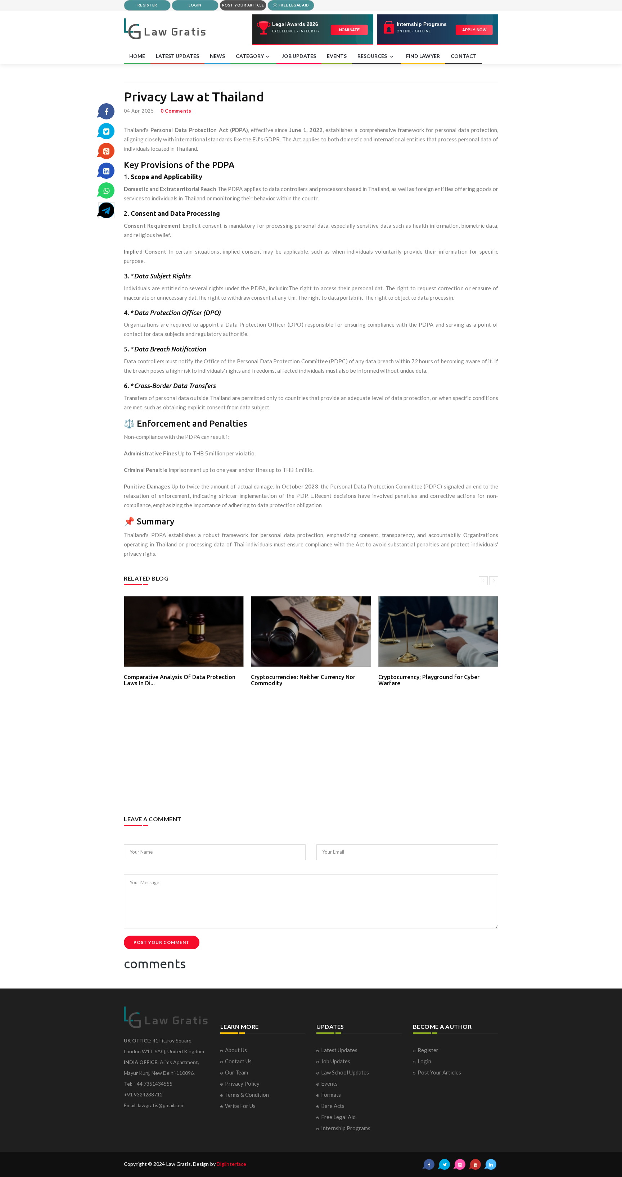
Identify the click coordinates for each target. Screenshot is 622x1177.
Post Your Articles (439, 1072)
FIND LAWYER (423, 56)
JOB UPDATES (299, 56)
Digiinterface (231, 1164)
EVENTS (337, 56)
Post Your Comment (162, 942)
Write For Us (240, 1106)
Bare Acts (332, 1106)
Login (424, 1061)
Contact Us (238, 1061)
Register (428, 1050)
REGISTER (147, 5)
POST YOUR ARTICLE (243, 5)
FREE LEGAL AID (293, 5)
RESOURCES (372, 56)
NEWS (217, 56)
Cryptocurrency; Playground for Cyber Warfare (428, 680)
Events (329, 1083)
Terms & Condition (247, 1094)
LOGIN (195, 5)
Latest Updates (339, 1050)
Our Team (236, 1072)
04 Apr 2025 (139, 111)
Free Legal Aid (338, 1117)
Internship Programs (345, 1128)
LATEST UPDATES (177, 56)
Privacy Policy (242, 1083)
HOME (137, 56)
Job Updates (335, 1061)
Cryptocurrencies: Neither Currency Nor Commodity (303, 680)
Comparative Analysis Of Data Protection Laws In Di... (179, 680)
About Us (236, 1050)
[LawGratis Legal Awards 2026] (313, 29)
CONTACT (464, 56)
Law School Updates (345, 1072)
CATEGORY (250, 56)
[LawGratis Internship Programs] (437, 29)
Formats (331, 1094)
